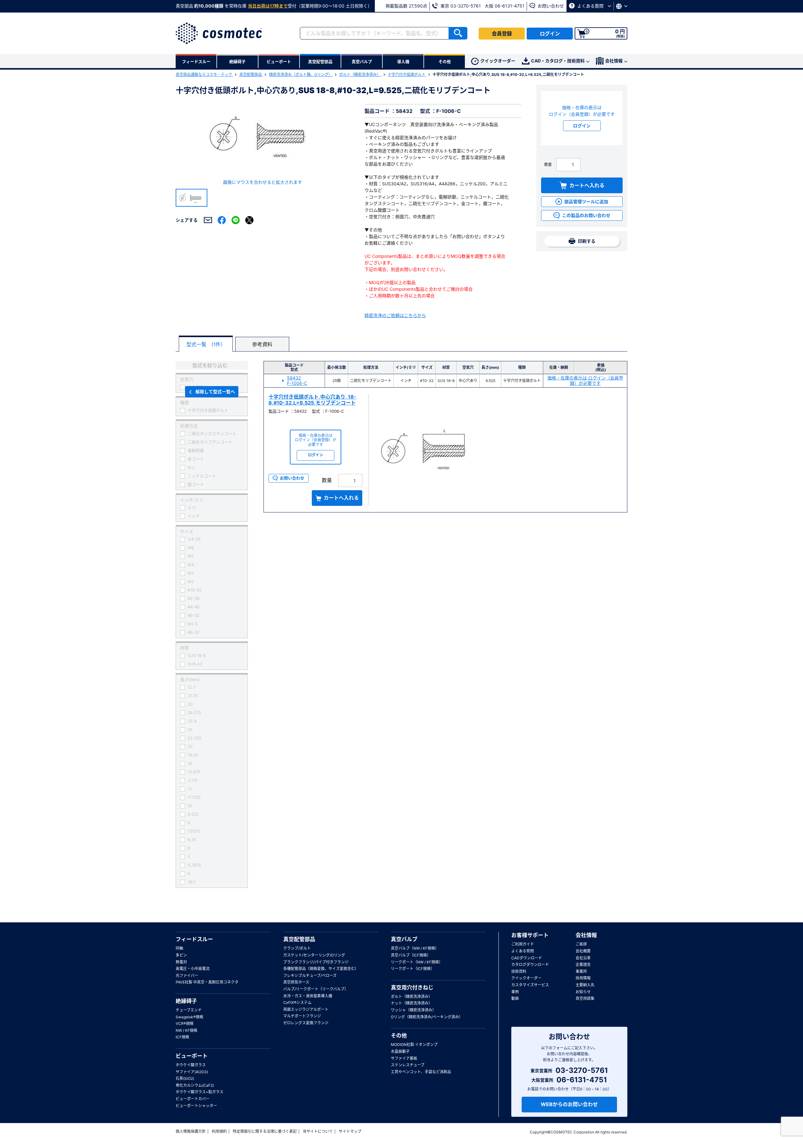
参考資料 (262, 344)
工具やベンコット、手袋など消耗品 (421, 1071)
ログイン (550, 33)
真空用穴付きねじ (412, 987)
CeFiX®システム (297, 1002)
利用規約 (219, 1131)
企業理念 (583, 964)
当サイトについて (318, 1131)
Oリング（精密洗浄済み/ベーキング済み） (427, 1017)
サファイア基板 (404, 1058)
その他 (399, 1035)
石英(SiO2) (185, 1078)
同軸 (179, 948)
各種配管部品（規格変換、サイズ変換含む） (321, 968)
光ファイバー (187, 975)
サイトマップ (350, 1131)
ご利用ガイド (522, 944)
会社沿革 (583, 958)
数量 (548, 164)
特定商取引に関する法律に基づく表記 (265, 1131)
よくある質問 (590, 5)
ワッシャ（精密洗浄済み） (413, 1010)
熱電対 (181, 962)
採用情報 (583, 978)
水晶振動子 (400, 1051)
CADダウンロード (526, 958)
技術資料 (518, 971)
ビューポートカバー (193, 1098)
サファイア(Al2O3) (192, 1071)
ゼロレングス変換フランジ (305, 1023)
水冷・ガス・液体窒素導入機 (307, 996)
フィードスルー (194, 939)
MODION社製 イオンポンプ (414, 1044)
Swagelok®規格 (189, 1017)
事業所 (581, 971)
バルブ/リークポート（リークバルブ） (315, 989)
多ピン (181, 955)
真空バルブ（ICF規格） (411, 955)
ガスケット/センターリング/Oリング (314, 955)
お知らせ (583, 991)
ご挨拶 (581, 944)
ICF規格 (182, 1037)
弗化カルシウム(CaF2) (195, 1085)
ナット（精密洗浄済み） (411, 1003)
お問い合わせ (550, 5)
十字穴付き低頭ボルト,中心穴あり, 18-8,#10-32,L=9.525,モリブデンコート (312, 400)
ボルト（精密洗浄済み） (360, 74)
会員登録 (502, 33)
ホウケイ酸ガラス (191, 1065)
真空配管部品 (251, 74)
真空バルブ (404, 939)
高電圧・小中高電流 (193, 968)
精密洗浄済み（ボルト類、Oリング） (301, 74)
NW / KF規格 (186, 1030)
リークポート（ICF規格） (412, 968)
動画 (515, 998)
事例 (515, 991)
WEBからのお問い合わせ (569, 1104)
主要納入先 (585, 985)
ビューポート (192, 1056)
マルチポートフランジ (302, 1016)
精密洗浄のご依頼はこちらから (395, 315)
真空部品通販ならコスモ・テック (204, 74)
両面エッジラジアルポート (305, 1009)
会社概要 (583, 951)
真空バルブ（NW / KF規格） (415, 948)
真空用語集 (585, 998)
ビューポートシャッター (196, 1105)
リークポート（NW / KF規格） (417, 962)
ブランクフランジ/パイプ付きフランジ (315, 962)
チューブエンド (189, 1010)
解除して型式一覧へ (215, 391)
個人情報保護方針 (191, 1131)
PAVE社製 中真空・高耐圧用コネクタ (207, 982)
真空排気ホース (296, 982)
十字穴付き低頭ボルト (407, 74)
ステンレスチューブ (407, 1065)
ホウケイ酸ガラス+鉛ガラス (199, 1092)
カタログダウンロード (530, 964)
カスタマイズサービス (530, 985)
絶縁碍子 (186, 1001)
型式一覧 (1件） (206, 344)
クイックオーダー (497, 60)
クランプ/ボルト (297, 948)
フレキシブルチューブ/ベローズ (310, 975)
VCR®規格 (185, 1023)
